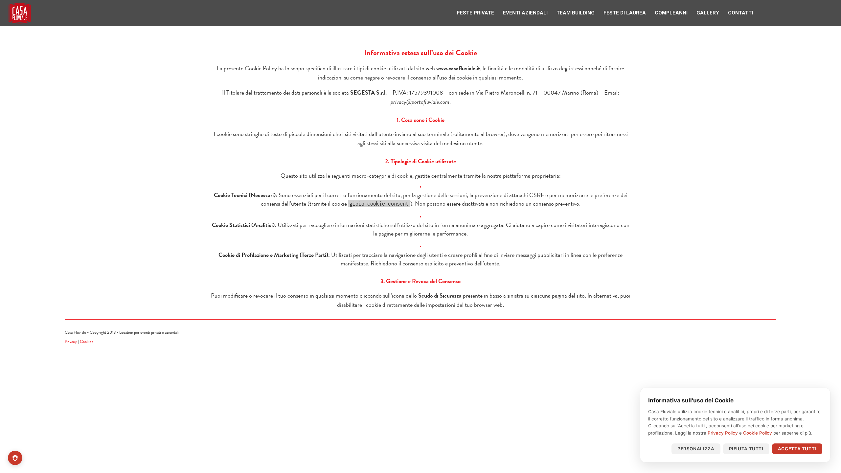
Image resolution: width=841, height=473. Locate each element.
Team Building (599, 12)
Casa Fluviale (19, 13)
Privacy (71, 341)
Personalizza (696, 448)
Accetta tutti (797, 448)
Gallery (715, 12)
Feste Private (509, 12)
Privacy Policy (723, 433)
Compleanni (684, 12)
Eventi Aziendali (554, 12)
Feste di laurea (643, 12)
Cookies (86, 341)
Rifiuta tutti (746, 448)
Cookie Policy (757, 433)
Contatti (743, 12)
